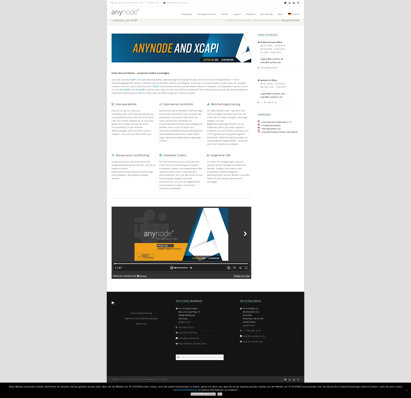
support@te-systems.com (272, 93)
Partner (224, 14)
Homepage (186, 14)
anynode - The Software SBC (238, 20)
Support (237, 14)
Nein (220, 394)
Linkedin (293, 2)
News (280, 14)
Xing (298, 2)
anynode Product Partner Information (280, 132)
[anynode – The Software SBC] (125, 12)
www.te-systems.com (253, 341)
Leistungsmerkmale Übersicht (266, 20)
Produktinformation (271, 125)
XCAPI (133, 79)
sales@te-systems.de (270, 62)
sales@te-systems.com (271, 97)
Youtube (289, 2)
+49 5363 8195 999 (188, 332)
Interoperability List (271, 128)
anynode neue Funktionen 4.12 (276, 122)
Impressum (141, 323)
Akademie (250, 14)
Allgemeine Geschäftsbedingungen (141, 318)
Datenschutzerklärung (141, 313)
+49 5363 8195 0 (186, 327)
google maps (185, 322)
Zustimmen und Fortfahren (203, 394)
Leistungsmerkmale (206, 14)
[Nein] (407, 390)
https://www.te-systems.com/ (192, 343)
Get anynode (266, 14)
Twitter (285, 2)
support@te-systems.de (271, 59)
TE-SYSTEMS (161, 379)
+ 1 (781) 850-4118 (251, 330)
